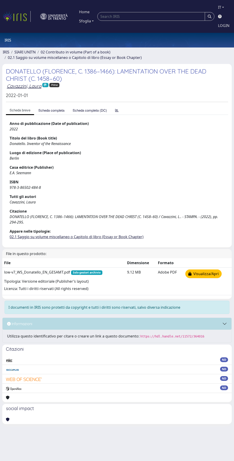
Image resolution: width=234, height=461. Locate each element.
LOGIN (223, 25)
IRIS (6, 52)
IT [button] (219, 7)
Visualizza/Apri (205, 273)
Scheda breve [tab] (20, 110)
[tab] (116, 110)
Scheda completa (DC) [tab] (90, 110)
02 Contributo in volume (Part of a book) (75, 52)
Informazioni (21, 323)
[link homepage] (17, 16)
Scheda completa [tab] (51, 110)
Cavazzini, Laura (24, 86)
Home (84, 11)
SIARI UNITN (25, 52)
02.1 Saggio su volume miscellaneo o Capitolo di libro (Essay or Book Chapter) (75, 57)
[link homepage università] (54, 16)
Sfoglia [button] (85, 21)
